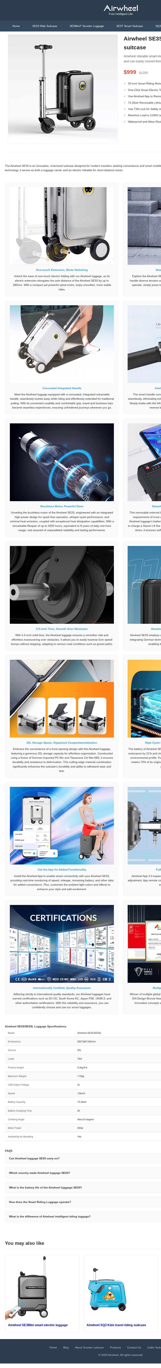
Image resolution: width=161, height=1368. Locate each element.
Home (16, 26)
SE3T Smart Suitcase (129, 26)
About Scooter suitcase (89, 1347)
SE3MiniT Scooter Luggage (87, 26)
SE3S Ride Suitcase (44, 26)
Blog (66, 1347)
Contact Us (134, 1347)
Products (115, 1347)
